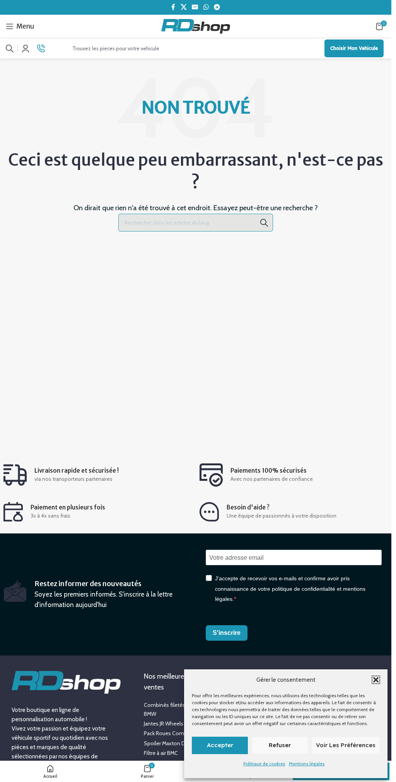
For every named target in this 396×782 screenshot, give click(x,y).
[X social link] (183, 7)
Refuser (280, 745)
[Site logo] (195, 25)
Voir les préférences (346, 745)
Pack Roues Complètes (171, 733)
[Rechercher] (9, 48)
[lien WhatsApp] (206, 7)
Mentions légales (306, 764)
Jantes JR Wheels (163, 723)
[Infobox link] (45, 48)
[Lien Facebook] (173, 7)
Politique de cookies (264, 764)
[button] (376, 680)
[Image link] (66, 681)
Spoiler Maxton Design (171, 743)
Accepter (220, 745)
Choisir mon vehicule (354, 48)
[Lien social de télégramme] (216, 7)
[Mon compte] (25, 48)
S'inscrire (227, 632)
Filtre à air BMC (161, 752)
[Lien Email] (195, 7)
